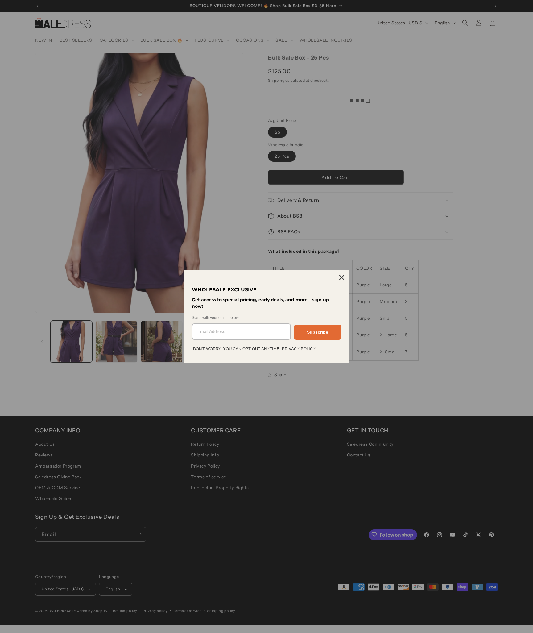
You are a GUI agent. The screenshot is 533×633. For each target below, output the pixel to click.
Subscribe (317, 332)
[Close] (341, 277)
